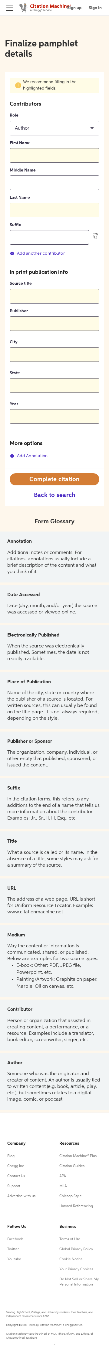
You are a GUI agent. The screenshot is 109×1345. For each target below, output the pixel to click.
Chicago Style (70, 1196)
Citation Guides (71, 1166)
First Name (20, 143)
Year (14, 404)
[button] (54, 128)
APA (62, 1176)
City (14, 342)
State (15, 373)
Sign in (95, 8)
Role (14, 115)
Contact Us (16, 1176)
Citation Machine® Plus (78, 1156)
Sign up (74, 8)
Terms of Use (69, 1239)
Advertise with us (21, 1196)
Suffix (15, 225)
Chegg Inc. (16, 1166)
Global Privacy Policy (76, 1249)
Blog (11, 1156)
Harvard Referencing (76, 1206)
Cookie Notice (71, 1259)
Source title (21, 283)
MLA (63, 1186)
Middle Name (23, 170)
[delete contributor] (95, 236)
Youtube (14, 1259)
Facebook (15, 1239)
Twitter (13, 1249)
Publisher (19, 311)
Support (13, 1186)
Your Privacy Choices (76, 1269)
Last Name (20, 197)
